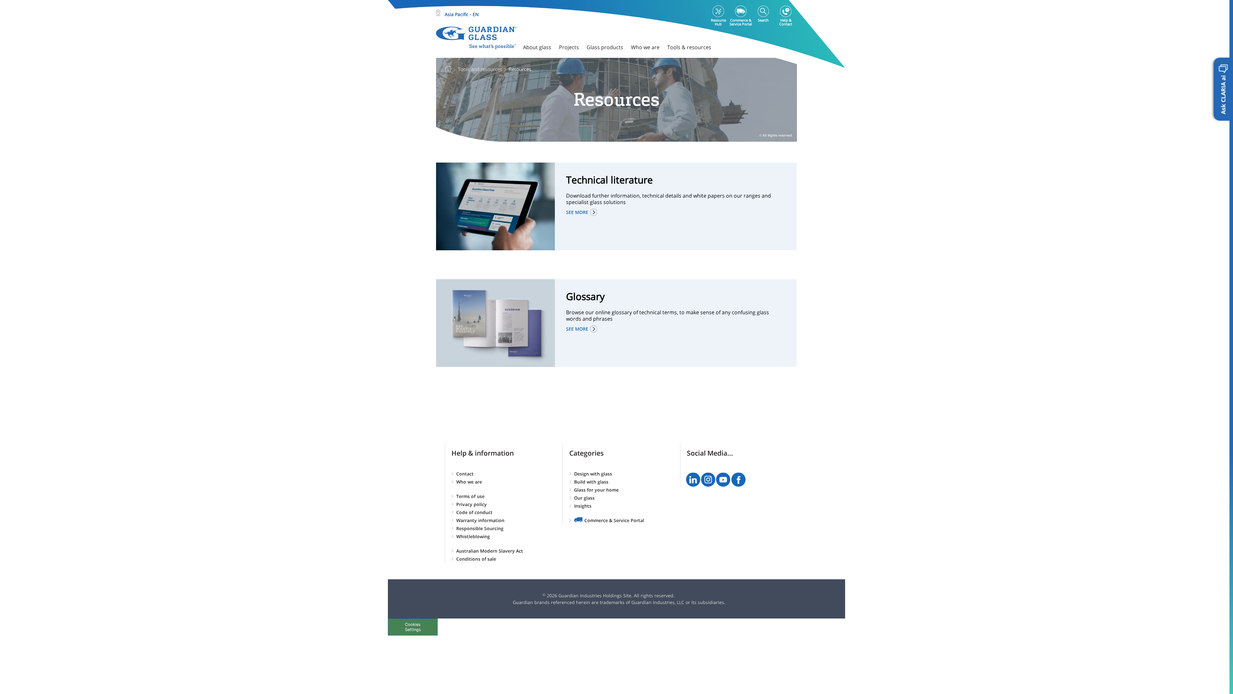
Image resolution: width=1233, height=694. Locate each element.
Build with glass (591, 482)
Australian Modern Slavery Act (489, 551)
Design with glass (593, 474)
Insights (582, 506)
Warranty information (480, 520)
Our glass (584, 498)
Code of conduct (474, 512)
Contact (465, 474)
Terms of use (470, 496)
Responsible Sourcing (479, 528)
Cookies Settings (413, 627)
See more (577, 212)
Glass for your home (596, 490)
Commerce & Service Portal (614, 520)
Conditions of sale (476, 559)
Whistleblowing (473, 536)
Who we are (469, 482)
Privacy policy (471, 504)
